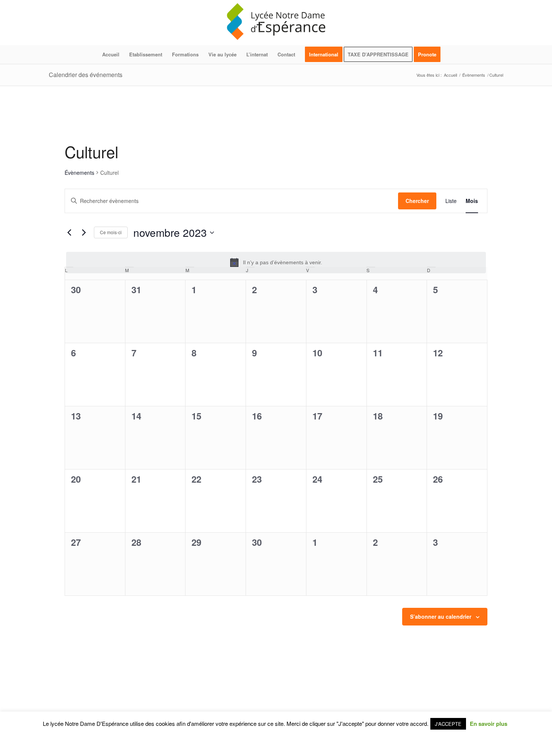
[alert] (276, 262)
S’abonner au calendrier (440, 616)
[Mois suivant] (83, 232)
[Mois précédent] (69, 232)
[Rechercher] (450, 54)
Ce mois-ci (111, 232)
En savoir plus (488, 724)
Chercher (417, 200)
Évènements (79, 172)
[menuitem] (110, 54)
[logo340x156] (276, 22)
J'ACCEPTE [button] (448, 723)
